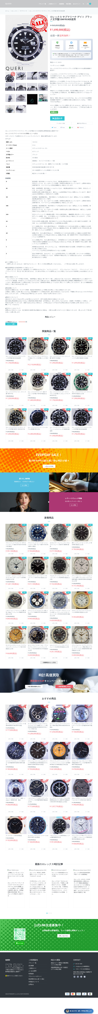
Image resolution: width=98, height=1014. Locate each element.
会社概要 (31, 965)
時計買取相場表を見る (34, 686)
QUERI (7, 960)
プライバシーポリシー (35, 976)
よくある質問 (32, 971)
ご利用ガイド (52, 4)
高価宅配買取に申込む (65, 686)
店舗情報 (61, 4)
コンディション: (55, 65)
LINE (72, 127)
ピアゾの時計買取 (56, 969)
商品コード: (53, 62)
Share (63, 127)
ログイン (76, 4)
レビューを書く (11, 324)
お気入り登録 (61, 123)
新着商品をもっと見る (49, 662)
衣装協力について (34, 981)
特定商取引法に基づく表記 (36, 979)
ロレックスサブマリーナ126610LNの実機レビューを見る (21, 133)
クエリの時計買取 (56, 965)
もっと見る (24, 485)
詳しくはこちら (63, 936)
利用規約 (31, 973)
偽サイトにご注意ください (15, 975)
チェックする (49, 466)
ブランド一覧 (42, 4)
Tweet (54, 127)
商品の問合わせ (83, 123)
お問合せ (31, 984)
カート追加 (21, 369)
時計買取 (68, 4)
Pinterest (81, 127)
